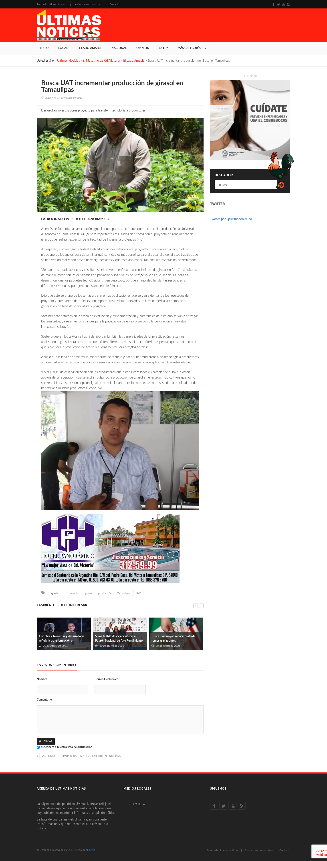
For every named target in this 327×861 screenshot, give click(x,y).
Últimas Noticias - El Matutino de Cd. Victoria (88, 60)
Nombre (42, 679)
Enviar (47, 741)
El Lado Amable (89, 48)
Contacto (114, 4)
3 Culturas (138, 804)
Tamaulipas (123, 593)
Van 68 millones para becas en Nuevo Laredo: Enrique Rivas (82, 756)
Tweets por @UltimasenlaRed (231, 219)
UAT (138, 593)
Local (63, 48)
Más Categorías (190, 48)
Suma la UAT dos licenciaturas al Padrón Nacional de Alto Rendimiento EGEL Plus (62, 641)
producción (105, 593)
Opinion (142, 48)
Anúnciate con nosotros (87, 4)
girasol (89, 593)
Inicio (44, 48)
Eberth (91, 850)
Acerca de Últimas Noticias (51, 4)
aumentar (73, 593)
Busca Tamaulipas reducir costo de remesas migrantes (117, 638)
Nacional (119, 48)
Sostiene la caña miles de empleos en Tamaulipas (174, 638)
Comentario (44, 699)
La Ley (163, 48)
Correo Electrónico (106, 679)
